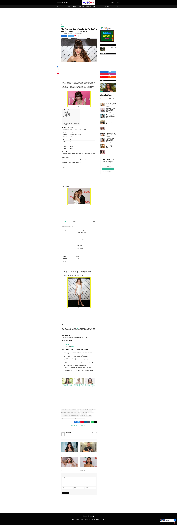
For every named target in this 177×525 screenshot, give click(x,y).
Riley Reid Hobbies (91, 412)
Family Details (67, 113)
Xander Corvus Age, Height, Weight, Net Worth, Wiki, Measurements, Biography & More (88, 454)
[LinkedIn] (58, 71)
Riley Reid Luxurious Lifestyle (65, 415)
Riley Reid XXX (82, 418)
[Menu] (57, 6)
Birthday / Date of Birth (68, 111)
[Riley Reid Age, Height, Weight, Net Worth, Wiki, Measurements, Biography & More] (79, 50)
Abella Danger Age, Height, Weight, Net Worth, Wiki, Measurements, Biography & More (69, 468)
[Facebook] (58, 66)
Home (69, 6)
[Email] (58, 75)
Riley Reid (67, 344)
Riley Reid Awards (85, 409)
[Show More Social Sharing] (78, 36)
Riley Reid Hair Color (77, 412)
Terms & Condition (79, 519)
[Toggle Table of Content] (78, 110)
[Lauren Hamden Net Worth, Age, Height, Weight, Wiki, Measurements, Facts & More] (102, 104)
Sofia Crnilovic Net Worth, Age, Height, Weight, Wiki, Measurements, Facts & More (107, 94)
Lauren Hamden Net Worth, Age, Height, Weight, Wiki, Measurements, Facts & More (111, 104)
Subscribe (113, 2)
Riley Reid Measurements (75, 415)
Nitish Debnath (94, 521)
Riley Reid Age (74, 409)
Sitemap (73, 519)
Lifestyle (94, 6)
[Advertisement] (88, 15)
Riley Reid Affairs (67, 409)
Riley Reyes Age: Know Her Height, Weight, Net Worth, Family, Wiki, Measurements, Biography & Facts (79, 385)
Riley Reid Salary (89, 416)
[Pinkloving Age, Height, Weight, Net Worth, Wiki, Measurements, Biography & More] (102, 152)
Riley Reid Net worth (67, 121)
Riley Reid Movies (88, 415)
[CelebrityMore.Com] (88, 2)
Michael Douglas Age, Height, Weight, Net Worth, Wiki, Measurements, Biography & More (111, 110)
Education (66, 112)
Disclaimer (86, 519)
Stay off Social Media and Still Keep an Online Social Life (111, 48)
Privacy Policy (108, 172)
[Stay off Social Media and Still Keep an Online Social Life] (102, 49)
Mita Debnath (65, 33)
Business (88, 6)
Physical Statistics (66, 116)
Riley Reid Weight (70, 418)
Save (75, 35)
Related (66, 124)
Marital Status (67, 114)
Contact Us (103, 519)
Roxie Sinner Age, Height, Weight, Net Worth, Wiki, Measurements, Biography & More (88, 468)
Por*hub (88, 88)
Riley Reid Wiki (76, 418)
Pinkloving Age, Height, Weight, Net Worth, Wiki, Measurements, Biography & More (111, 152)
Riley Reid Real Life (83, 416)
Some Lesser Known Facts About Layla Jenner (71, 123)
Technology (81, 6)
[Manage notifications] (175, 523)
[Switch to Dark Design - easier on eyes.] (117, 6)
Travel (100, 6)
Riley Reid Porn (76, 416)
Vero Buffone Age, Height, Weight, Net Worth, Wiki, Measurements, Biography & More (110, 146)
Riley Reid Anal (79, 409)
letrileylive (70, 342)
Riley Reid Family (63, 412)
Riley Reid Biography (92, 409)
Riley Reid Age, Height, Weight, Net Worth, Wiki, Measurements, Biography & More (111, 134)
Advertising (106, 6)
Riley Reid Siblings (64, 418)
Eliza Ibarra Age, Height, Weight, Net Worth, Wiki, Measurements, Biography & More (69, 454)
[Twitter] (58, 69)
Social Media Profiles (69, 122)
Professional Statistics (67, 117)
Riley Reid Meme (82, 415)
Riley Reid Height (84, 412)
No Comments (77, 33)
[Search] (119, 6)
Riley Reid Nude (71, 416)
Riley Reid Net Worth (64, 416)
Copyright (98, 519)
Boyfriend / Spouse (68, 115)
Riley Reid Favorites (70, 412)
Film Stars (74, 6)
